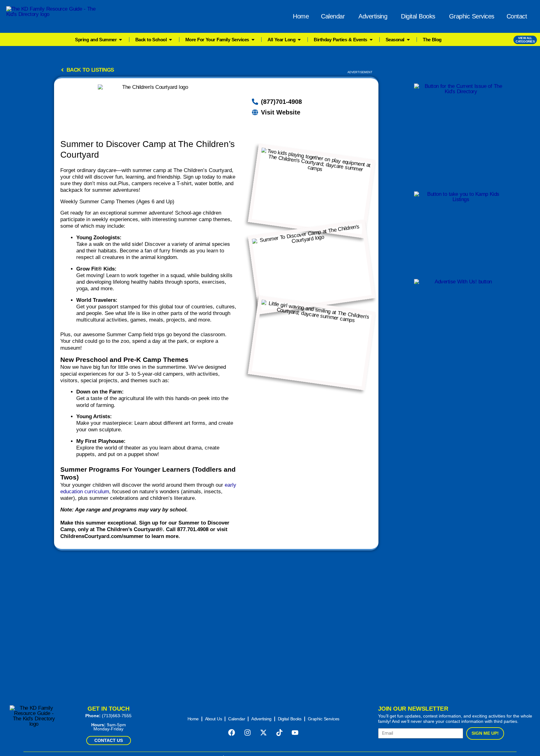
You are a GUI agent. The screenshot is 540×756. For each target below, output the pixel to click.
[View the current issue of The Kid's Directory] (461, 132)
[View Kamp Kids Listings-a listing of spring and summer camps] (461, 230)
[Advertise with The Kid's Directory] (461, 318)
